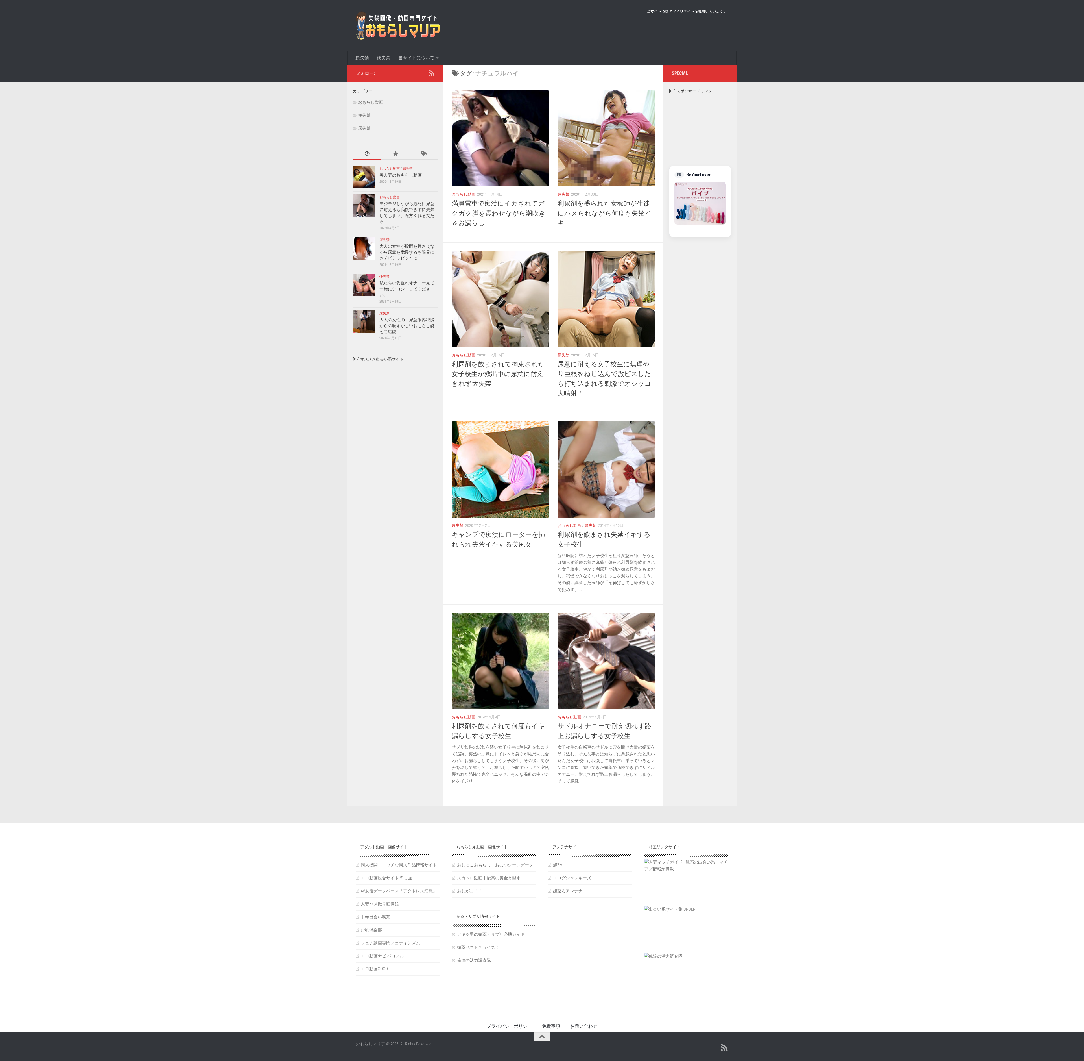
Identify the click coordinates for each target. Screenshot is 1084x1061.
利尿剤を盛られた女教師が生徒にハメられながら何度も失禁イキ (604, 213)
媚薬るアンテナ (568, 890)
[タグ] (423, 154)
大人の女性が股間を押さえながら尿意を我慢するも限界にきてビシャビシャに (406, 252)
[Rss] (431, 73)
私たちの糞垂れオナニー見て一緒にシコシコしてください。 (406, 289)
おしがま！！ (469, 890)
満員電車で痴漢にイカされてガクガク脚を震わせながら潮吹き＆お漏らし (498, 213)
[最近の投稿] (367, 154)
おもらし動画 (463, 194)
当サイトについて (416, 57)
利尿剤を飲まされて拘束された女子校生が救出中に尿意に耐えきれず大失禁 (498, 374)
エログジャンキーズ (572, 877)
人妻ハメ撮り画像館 (380, 903)
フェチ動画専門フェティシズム (390, 942)
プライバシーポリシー (509, 1026)
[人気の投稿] (395, 154)
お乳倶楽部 (371, 929)
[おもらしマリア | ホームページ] (398, 25)
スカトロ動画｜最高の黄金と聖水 (489, 877)
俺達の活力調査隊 (474, 960)
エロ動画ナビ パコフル (382, 955)
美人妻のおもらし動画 (400, 175)
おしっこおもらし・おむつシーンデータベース (496, 865)
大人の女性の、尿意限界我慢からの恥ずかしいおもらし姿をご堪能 (406, 325)
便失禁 (383, 57)
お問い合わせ (583, 1026)
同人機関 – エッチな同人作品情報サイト (399, 865)
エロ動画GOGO (374, 968)
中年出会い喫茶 (375, 916)
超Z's (557, 865)
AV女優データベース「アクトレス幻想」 (399, 890)
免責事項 (551, 1026)
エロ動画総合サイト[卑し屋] (387, 877)
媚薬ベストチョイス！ (478, 947)
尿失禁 (362, 57)
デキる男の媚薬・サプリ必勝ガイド (491, 934)
